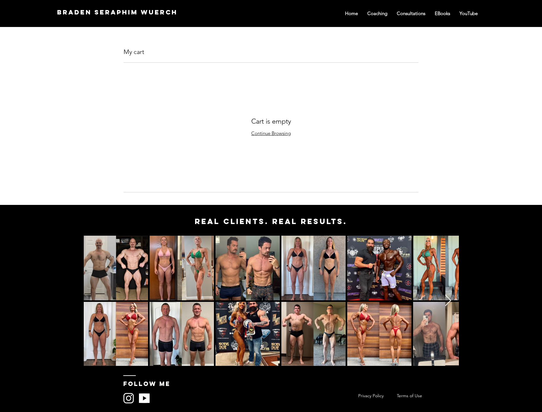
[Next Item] (448, 301)
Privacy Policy (371, 396)
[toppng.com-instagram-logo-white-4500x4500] (128, 398)
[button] (468, 13)
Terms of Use (409, 396)
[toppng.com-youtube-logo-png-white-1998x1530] (144, 398)
